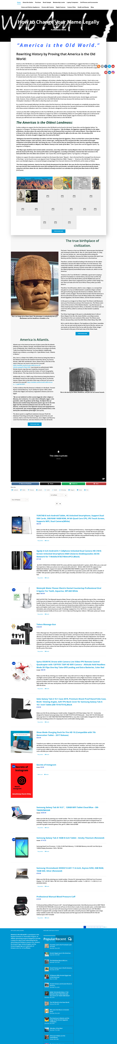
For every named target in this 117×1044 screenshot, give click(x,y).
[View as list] (60, 503)
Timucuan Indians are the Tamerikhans (57, 1036)
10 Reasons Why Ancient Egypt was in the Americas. (60, 976)
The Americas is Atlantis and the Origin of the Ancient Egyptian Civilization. (59, 1020)
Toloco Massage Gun (46, 624)
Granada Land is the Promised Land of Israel (60, 945)
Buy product (40, 540)
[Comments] (70, 938)
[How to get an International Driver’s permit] (58, 26)
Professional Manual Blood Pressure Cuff (56, 896)
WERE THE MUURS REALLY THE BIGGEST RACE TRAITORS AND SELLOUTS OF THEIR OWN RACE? (60, 994)
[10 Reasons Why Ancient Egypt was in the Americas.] (47, 977)
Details (47, 540)
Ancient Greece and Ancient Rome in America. (61, 984)
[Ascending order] (65, 495)
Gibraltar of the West (56, 1028)
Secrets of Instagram (46, 764)
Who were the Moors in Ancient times (59, 1010)
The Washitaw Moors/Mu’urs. (59, 960)
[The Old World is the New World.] (47, 1003)
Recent (60, 939)
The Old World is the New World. (59, 1002)
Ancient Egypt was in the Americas (60, 953)
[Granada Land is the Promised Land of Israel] (47, 946)
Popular (49, 939)
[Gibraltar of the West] (47, 1029)
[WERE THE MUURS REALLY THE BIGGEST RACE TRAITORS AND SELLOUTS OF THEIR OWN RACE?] (47, 993)
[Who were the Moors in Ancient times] (47, 1011)
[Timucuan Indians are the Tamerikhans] (47, 1037)
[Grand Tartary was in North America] (47, 969)
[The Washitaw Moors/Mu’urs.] (47, 962)
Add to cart (40, 774)
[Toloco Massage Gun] (22, 634)
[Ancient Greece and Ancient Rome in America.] (47, 985)
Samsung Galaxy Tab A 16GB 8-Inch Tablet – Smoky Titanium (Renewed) (70, 838)
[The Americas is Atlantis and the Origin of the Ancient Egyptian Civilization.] (47, 1019)
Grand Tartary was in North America (61, 968)
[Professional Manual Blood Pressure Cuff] (22, 906)
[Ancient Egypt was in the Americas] (47, 954)
